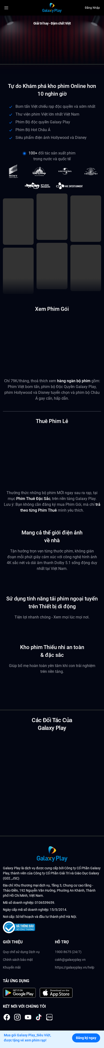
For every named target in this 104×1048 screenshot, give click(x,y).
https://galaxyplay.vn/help (74, 967)
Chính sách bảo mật (18, 960)
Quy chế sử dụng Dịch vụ (21, 952)
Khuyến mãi (12, 967)
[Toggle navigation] (10, 8)
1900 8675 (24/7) (68, 952)
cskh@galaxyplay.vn (70, 960)
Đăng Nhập (92, 7)
